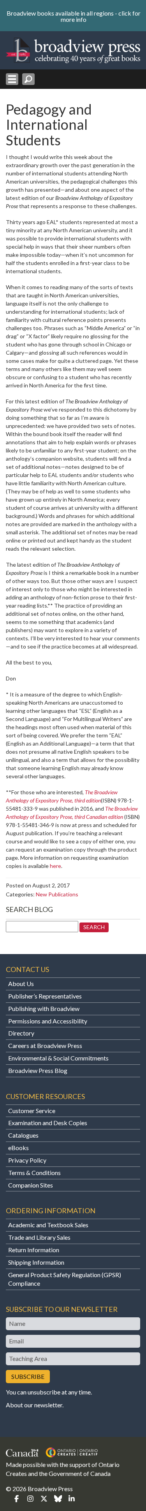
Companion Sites (30, 1185)
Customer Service (31, 1110)
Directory (21, 1033)
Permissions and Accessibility (47, 1021)
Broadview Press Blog (37, 1070)
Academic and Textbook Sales (48, 1224)
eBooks (18, 1147)
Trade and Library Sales (39, 1237)
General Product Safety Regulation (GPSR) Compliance (64, 1279)
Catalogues (23, 1135)
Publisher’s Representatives (45, 996)
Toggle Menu (12, 79)
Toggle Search (28, 79)
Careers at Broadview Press (45, 1045)
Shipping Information (36, 1262)
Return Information (33, 1249)
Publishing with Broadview (43, 1008)
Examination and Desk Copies (47, 1122)
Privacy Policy (27, 1160)
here (55, 865)
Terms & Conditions (34, 1172)
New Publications (57, 894)
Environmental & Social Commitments (58, 1058)
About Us (21, 983)
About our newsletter (34, 1404)
